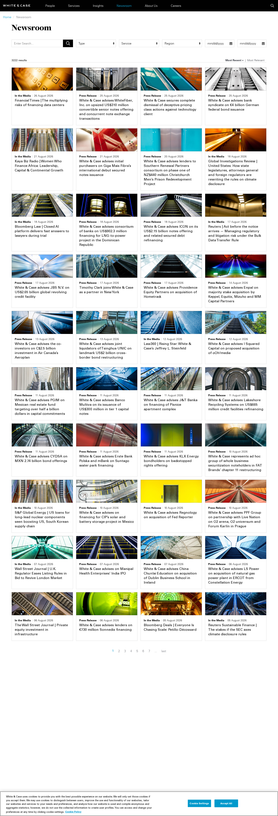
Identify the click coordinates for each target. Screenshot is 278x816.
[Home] (16, 6)
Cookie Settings (199, 803)
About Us (151, 6)
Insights (98, 6)
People (50, 6)
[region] (139, 803)
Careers (176, 6)
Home (7, 17)
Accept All (226, 803)
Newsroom (124, 6)
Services (74, 6)
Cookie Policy (73, 811)
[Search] (272, 6)
